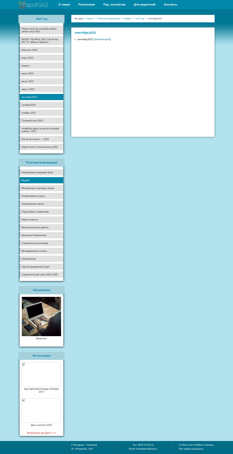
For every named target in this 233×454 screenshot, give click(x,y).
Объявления (29, 258)
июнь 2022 (28, 73)
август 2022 (28, 89)
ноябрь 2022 (29, 112)
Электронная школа (33, 203)
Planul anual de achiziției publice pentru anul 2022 (39, 30)
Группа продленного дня (35, 266)
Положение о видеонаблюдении (37, 283)
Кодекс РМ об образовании (34, 277)
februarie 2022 (30, 50)
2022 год (140, 18)
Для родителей (144, 4)
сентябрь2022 (29, 97)
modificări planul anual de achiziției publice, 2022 (40, 130)
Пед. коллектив (114, 4)
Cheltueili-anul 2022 (32, 120)
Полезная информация (108, 18)
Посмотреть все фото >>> (41, 432)
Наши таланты (30, 219)
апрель (26, 65)
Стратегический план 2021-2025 (40, 274)
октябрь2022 (29, 105)
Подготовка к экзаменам (35, 211)
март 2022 (27, 57)
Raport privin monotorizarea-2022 (40, 147)
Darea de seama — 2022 (35, 139)
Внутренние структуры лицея (38, 188)
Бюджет (25, 180)
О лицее (64, 4)
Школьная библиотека (34, 235)
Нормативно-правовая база (37, 172)
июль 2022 (28, 81)
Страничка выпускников (35, 243)
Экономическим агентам (33, 271)
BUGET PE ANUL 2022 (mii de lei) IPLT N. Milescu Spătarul (40, 40)
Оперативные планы (33, 196)
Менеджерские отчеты (34, 251)
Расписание (86, 4)
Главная (89, 18)
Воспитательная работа (35, 227)
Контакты (170, 4)
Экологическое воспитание (34, 239)
